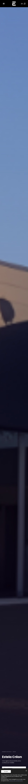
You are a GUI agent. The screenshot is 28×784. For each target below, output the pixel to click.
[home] (14, 3)
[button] (5, 3)
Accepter (6, 771)
